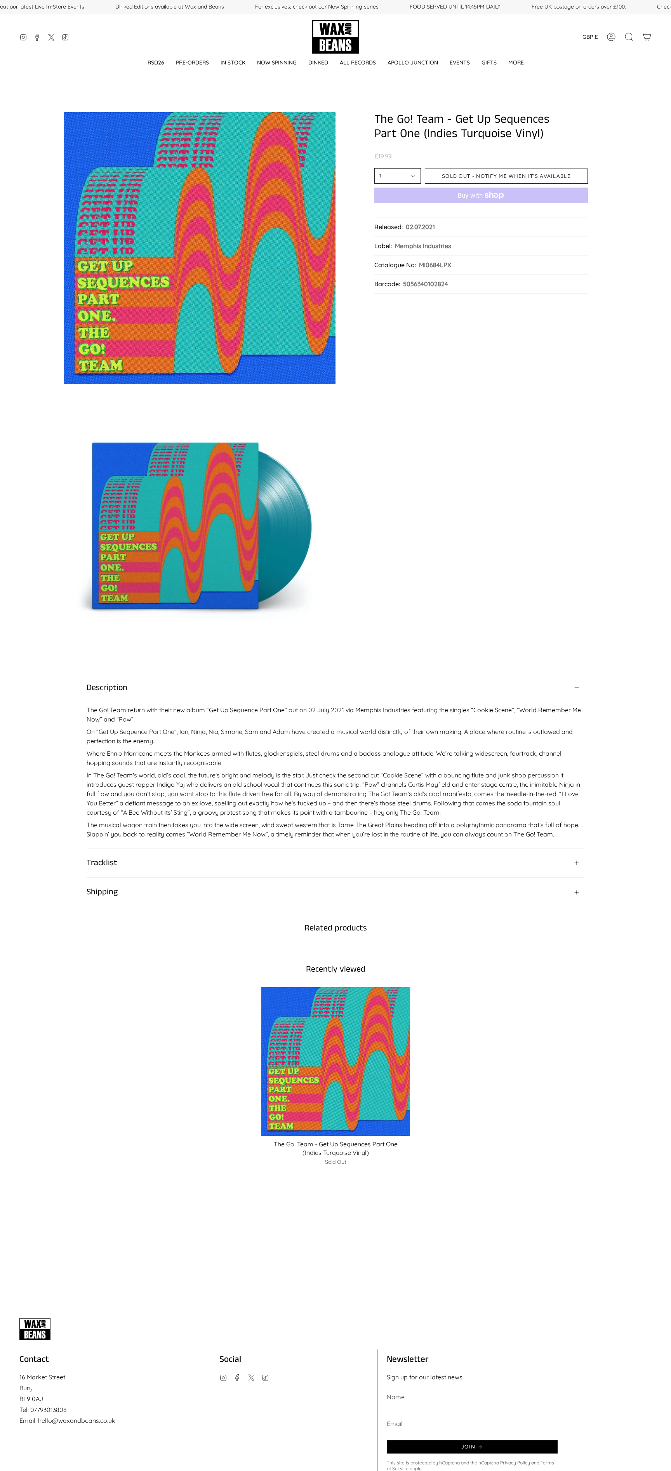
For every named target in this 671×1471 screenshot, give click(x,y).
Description (107, 688)
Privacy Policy (515, 1463)
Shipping (102, 892)
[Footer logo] (34, 1329)
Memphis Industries (423, 246)
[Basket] (647, 36)
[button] (156, 63)
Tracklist (102, 863)
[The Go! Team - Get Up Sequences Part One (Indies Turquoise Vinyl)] (335, 1061)
